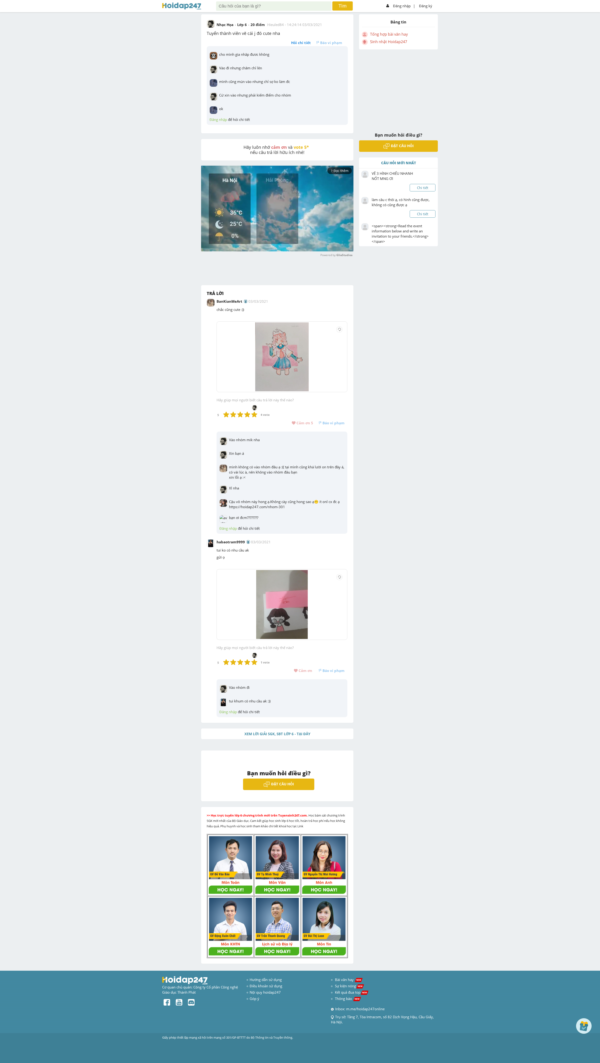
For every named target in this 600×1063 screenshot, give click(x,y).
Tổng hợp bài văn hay (389, 34)
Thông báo (347, 998)
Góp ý (254, 998)
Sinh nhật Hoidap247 (388, 41)
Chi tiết (422, 187)
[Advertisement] (398, 88)
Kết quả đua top (351, 992)
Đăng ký (425, 6)
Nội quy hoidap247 (265, 992)
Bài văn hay (347, 979)
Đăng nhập (402, 6)
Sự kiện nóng (349, 986)
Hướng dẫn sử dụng (266, 979)
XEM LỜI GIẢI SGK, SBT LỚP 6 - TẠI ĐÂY (277, 733)
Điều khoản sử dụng (266, 986)
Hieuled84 (275, 24)
